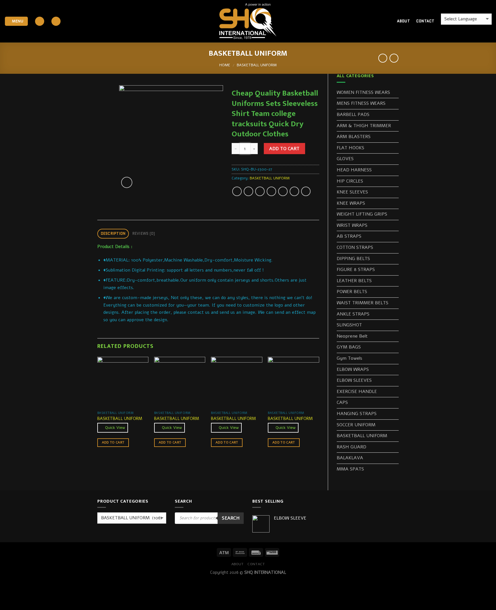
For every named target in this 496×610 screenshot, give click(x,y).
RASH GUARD (351, 447)
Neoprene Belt (352, 336)
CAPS (342, 402)
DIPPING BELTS (353, 258)
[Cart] (382, 21)
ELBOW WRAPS (353, 369)
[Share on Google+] (283, 191)
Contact (425, 21)
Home (224, 65)
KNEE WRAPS (351, 203)
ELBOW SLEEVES (354, 380)
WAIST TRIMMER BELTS (362, 303)
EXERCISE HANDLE (357, 391)
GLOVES (345, 159)
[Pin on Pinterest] (271, 191)
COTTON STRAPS (355, 247)
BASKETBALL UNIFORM (257, 65)
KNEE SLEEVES (352, 192)
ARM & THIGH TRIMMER (364, 126)
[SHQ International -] (248, 21)
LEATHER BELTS (354, 281)
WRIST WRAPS (352, 225)
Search (230, 518)
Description (113, 233)
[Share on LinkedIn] (294, 191)
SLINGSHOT (349, 325)
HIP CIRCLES (350, 181)
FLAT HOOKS (350, 148)
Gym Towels (349, 358)
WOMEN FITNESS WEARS (363, 92)
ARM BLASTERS (354, 136)
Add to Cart (284, 149)
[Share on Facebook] (237, 191)
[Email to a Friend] (260, 191)
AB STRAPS (349, 236)
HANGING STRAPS (357, 413)
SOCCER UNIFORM (356, 425)
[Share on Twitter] (248, 191)
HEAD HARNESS (354, 170)
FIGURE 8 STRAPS (356, 269)
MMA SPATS (350, 469)
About (403, 21)
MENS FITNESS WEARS (361, 103)
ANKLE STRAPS (353, 314)
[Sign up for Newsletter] (56, 21)
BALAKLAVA (350, 458)
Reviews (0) (143, 233)
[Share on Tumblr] (306, 191)
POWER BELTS (352, 291)
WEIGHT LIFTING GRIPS (362, 214)
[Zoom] (126, 182)
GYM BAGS (349, 347)
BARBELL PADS (353, 114)
